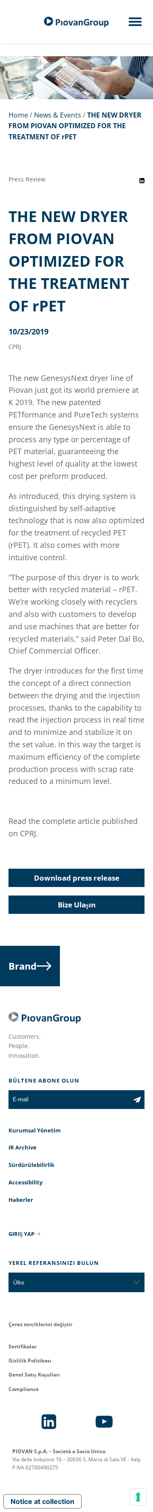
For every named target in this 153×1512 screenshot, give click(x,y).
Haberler (20, 1200)
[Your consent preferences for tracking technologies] (138, 1497)
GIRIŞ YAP (21, 1234)
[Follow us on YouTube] (104, 1421)
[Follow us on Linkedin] (48, 1421)
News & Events (57, 115)
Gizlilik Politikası (29, 1360)
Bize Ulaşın (77, 905)
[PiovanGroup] (76, 22)
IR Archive (22, 1147)
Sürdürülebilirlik (31, 1165)
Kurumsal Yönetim (34, 1130)
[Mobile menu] (135, 24)
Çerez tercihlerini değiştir (40, 1324)
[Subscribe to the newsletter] (137, 1099)
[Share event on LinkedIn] (141, 181)
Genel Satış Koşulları (34, 1374)
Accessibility (25, 1182)
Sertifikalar (22, 1346)
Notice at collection (42, 1501)
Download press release (76, 878)
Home (18, 115)
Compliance (23, 1389)
